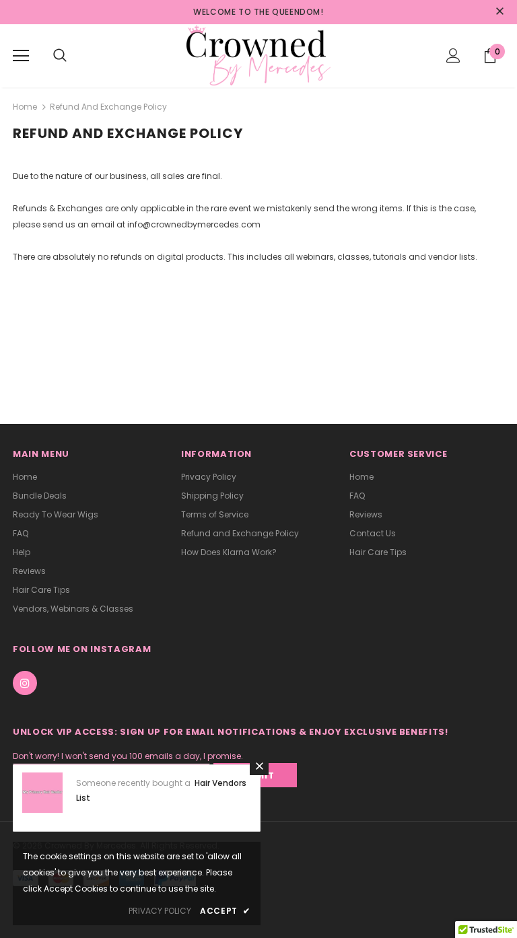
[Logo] (258, 55)
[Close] (259, 765)
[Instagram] (25, 683)
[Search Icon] (60, 56)
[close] (499, 12)
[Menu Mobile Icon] (21, 56)
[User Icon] (453, 55)
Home (25, 106)
